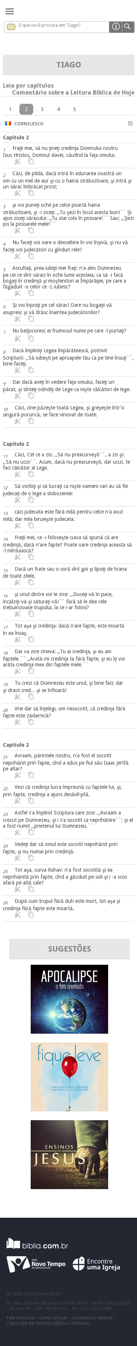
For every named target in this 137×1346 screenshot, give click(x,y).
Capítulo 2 (16, 137)
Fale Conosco (21, 1317)
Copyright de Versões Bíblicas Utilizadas (49, 1323)
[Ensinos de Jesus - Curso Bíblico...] (69, 1187)
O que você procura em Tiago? (49, 25)
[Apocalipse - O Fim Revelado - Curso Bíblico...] (69, 1031)
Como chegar (53, 1317)
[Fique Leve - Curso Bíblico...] (69, 1109)
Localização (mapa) (92, 1317)
